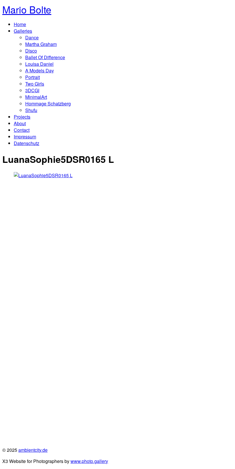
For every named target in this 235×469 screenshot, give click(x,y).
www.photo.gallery (89, 461)
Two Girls (34, 83)
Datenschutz (26, 143)
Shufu (31, 110)
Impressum (25, 136)
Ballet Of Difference (45, 57)
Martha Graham (41, 44)
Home (20, 24)
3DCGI (32, 90)
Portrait (32, 77)
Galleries (23, 31)
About (20, 123)
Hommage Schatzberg (48, 103)
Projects (22, 116)
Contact (22, 130)
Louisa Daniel (39, 64)
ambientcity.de (33, 450)
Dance (32, 37)
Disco (31, 50)
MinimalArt (36, 97)
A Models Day (39, 70)
